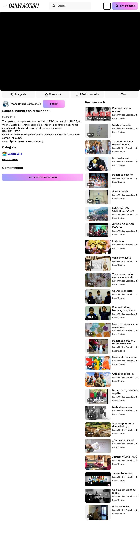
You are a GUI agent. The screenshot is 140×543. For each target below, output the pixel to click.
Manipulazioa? (120, 158)
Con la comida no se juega (124, 491)
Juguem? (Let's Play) (124, 456)
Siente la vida (120, 191)
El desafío (118, 241)
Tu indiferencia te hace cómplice (122, 143)
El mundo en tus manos (121, 110)
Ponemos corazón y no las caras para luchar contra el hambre (123, 342)
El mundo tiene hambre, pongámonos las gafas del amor (125, 309)
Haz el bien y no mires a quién (125, 392)
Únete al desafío (121, 125)
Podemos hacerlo (122, 174)
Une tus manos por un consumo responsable (125, 326)
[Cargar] (107, 6)
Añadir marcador (89, 94)
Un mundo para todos (124, 357)
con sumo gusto (121, 257)
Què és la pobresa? (123, 373)
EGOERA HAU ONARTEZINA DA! (123, 209)
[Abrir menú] (5, 6)
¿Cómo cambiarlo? (123, 440)
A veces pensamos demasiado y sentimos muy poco (124, 425)
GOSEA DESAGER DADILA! (123, 226)
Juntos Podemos (122, 473)
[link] (21, 104)
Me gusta (20, 94)
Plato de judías (120, 506)
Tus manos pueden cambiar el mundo (123, 276)
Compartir (55, 94)
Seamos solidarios (123, 290)
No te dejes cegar (122, 407)
